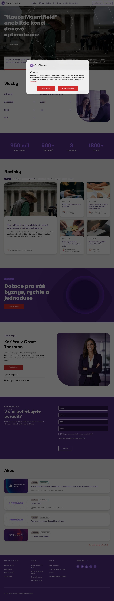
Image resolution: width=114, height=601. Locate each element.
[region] (57, 77)
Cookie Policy (33, 81)
